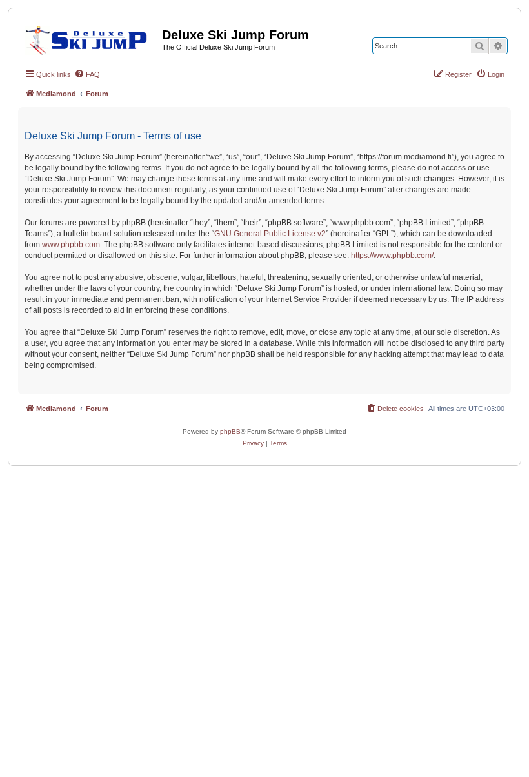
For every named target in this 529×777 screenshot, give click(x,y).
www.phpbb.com (71, 244)
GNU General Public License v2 (270, 233)
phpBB (230, 431)
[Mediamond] (90, 38)
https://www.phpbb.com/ (392, 255)
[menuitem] (87, 74)
